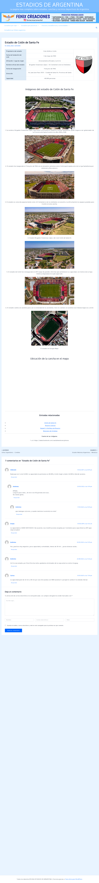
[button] (17, 25)
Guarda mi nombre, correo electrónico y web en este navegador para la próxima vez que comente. (35, 625)
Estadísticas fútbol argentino (15, 30)
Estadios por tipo (10, 25)
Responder (14, 477)
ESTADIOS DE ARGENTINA (49, 4)
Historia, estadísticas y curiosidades (55, 25)
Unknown (13, 470)
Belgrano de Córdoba (50, 431)
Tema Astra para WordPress (73, 879)
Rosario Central (50, 425)
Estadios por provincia (29, 25)
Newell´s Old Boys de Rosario (50, 428)
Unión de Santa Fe (50, 423)
